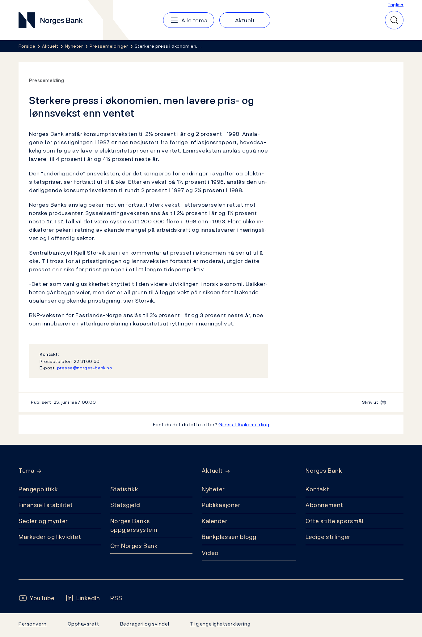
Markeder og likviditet (50, 536)
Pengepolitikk (38, 489)
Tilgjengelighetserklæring (220, 623)
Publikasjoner (221, 505)
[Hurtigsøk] (394, 20)
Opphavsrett (83, 623)
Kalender (215, 521)
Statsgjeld (125, 505)
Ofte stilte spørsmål (334, 521)
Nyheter (213, 489)
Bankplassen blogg (229, 536)
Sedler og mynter (43, 521)
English (395, 4)
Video (210, 553)
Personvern (33, 623)
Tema (26, 471)
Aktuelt (212, 471)
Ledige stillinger (328, 536)
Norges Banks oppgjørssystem (134, 525)
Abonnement (324, 505)
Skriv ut (370, 402)
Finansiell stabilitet (46, 505)
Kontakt (317, 489)
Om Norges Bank (134, 545)
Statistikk (124, 489)
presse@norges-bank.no (84, 367)
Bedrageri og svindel (144, 623)
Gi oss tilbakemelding (243, 424)
